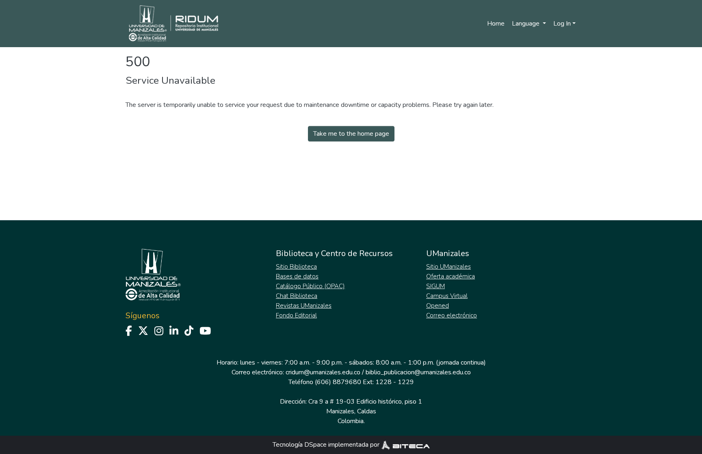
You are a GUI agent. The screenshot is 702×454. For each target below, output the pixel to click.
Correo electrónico (451, 315)
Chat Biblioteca (296, 296)
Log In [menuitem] (562, 23)
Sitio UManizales (448, 267)
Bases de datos (297, 276)
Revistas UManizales (304, 306)
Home (496, 23)
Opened (437, 306)
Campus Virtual (447, 296)
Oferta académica (450, 276)
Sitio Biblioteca (296, 267)
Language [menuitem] (526, 23)
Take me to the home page (351, 133)
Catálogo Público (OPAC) (310, 286)
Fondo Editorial (296, 315)
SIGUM (435, 286)
